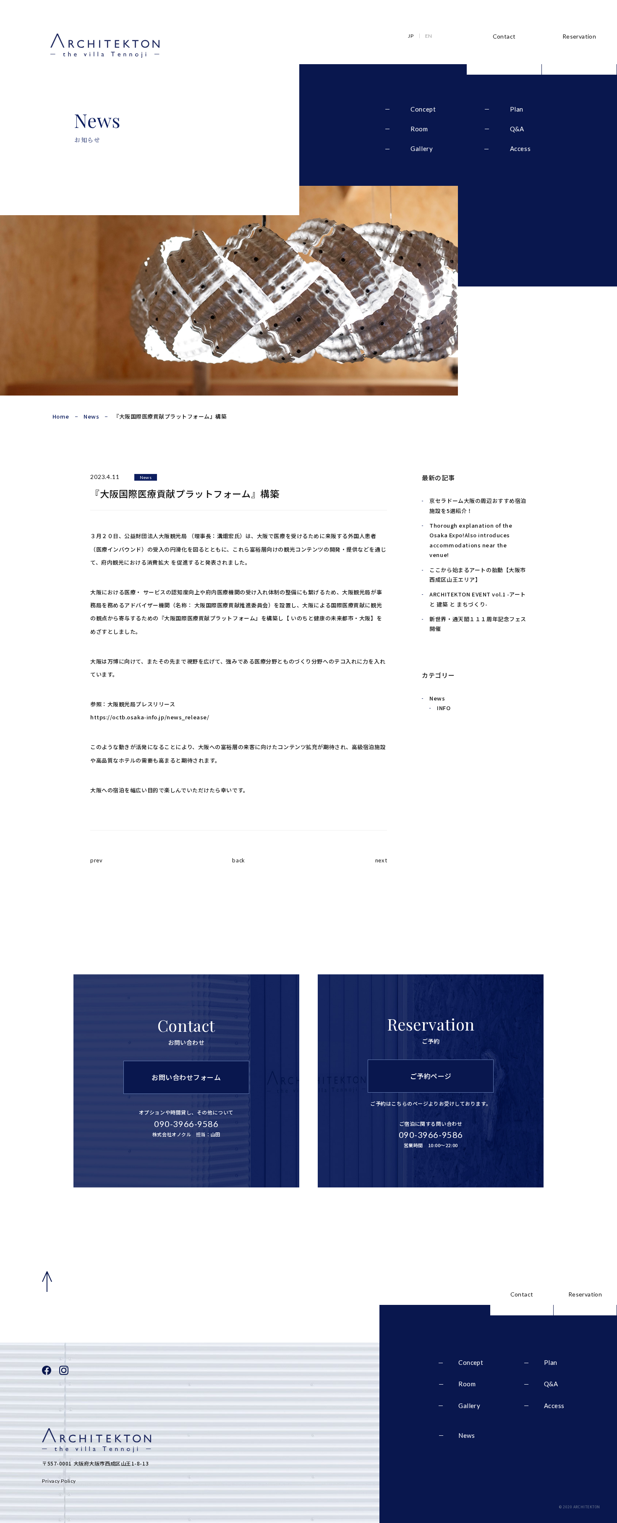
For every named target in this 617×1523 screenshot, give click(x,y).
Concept (423, 109)
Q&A (517, 129)
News (91, 416)
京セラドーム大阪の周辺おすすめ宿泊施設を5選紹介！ (477, 505)
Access (520, 149)
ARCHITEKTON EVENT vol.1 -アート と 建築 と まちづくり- (477, 599)
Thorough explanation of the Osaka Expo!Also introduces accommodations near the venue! (470, 540)
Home (60, 416)
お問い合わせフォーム (186, 1077)
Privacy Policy (59, 1481)
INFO (443, 708)
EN (428, 36)
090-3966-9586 (431, 1135)
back (238, 860)
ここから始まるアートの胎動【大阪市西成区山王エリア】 (477, 574)
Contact (504, 36)
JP (410, 36)
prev (96, 860)
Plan (516, 109)
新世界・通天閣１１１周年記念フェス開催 (477, 624)
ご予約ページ (431, 1076)
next (381, 860)
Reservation (579, 36)
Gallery (421, 149)
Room (419, 129)
